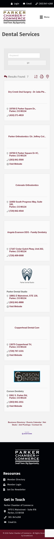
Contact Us (37, 425)
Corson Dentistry (15, 391)
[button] (5, 76)
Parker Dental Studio (17, 292)
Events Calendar (34, 422)
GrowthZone (28, 536)
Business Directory (16, 422)
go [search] (28, 63)
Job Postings (25, 425)
